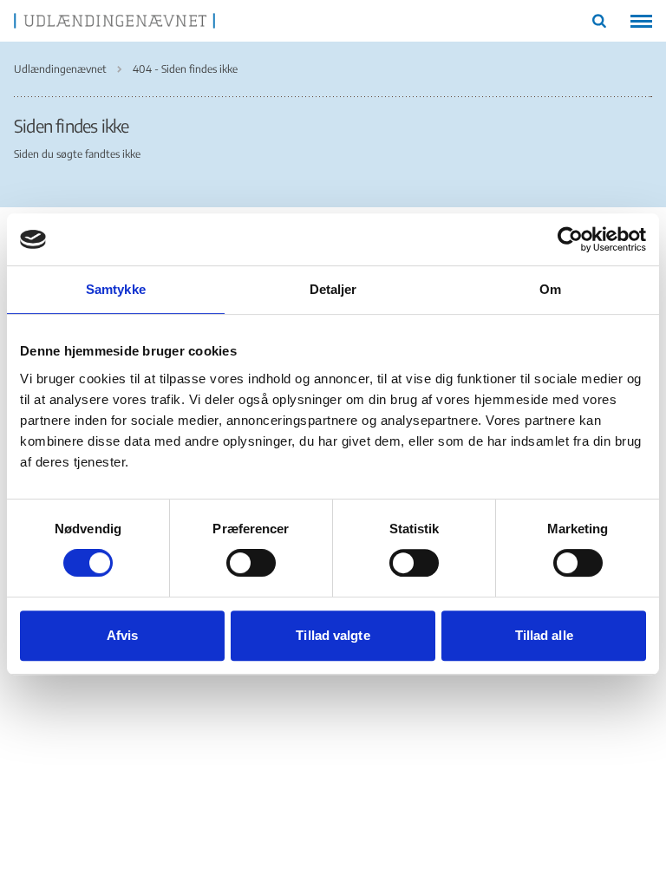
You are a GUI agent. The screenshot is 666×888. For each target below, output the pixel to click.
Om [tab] (550, 289)
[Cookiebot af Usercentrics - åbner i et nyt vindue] (570, 239)
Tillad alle (544, 635)
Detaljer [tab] (333, 289)
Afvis (123, 635)
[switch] (251, 563)
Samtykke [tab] (116, 289)
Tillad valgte (332, 635)
